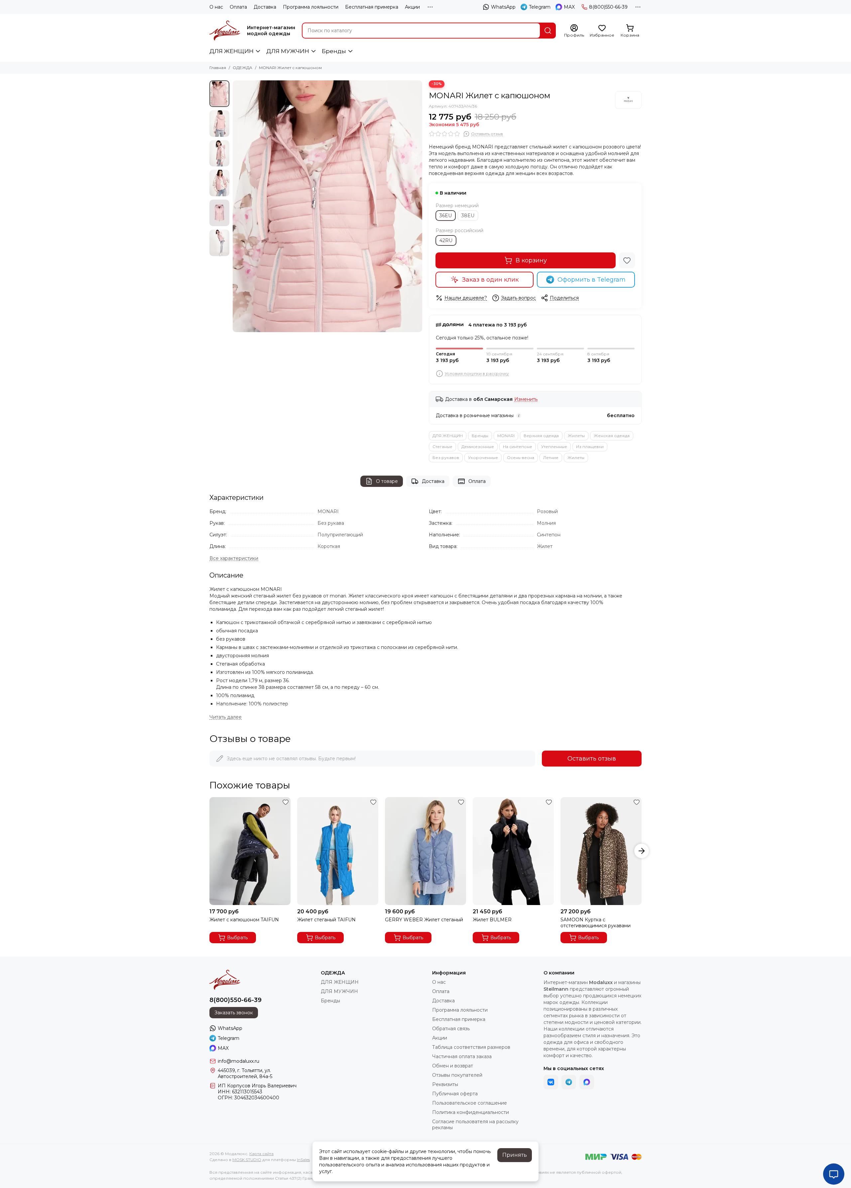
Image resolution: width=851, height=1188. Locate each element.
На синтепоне (517, 446)
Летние (550, 457)
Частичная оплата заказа (462, 1056)
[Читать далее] (225, 717)
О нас (216, 7)
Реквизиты (445, 1084)
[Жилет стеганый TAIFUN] (337, 851)
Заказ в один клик (490, 279)
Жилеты (576, 435)
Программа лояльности (310, 7)
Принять (514, 1155)
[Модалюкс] (224, 31)
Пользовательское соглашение (469, 1103)
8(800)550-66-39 (608, 7)
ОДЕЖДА (242, 67)
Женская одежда (612, 435)
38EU (467, 216)
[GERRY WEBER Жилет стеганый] (425, 851)
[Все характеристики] (233, 558)
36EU (445, 216)
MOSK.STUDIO (246, 1159)
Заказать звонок (233, 1013)
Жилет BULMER (492, 920)
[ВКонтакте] (551, 1082)
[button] (236, 206)
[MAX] (586, 1082)
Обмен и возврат (452, 1066)
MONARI (506, 435)
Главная (217, 67)
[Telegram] (568, 1082)
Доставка (265, 7)
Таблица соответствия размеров (471, 1047)
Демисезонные (477, 446)
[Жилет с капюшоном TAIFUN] (250, 851)
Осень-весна (520, 457)
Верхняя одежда (541, 435)
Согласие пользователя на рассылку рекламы (475, 1125)
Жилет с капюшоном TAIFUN (244, 920)
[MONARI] (628, 100)
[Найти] (548, 31)
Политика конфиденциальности (470, 1112)
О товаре (387, 481)
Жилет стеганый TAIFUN (326, 920)
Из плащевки (590, 446)
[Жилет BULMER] (513, 851)
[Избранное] (627, 260)
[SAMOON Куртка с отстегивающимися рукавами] (601, 851)
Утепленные (554, 446)
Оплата (238, 7)
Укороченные (483, 457)
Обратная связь (451, 1029)
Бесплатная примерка (371, 7)
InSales (303, 1159)
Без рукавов (445, 457)
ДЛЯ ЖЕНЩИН (231, 51)
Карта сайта (261, 1153)
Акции (412, 7)
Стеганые (442, 446)
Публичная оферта (455, 1094)
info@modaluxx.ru (238, 1061)
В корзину (531, 260)
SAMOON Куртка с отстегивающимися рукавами (595, 923)
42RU (445, 240)
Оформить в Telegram (591, 279)
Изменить (526, 399)
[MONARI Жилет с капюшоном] (327, 206)
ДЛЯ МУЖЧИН (287, 51)
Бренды (334, 51)
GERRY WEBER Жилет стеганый (424, 920)
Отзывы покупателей (457, 1075)
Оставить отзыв (591, 758)
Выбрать (237, 938)
